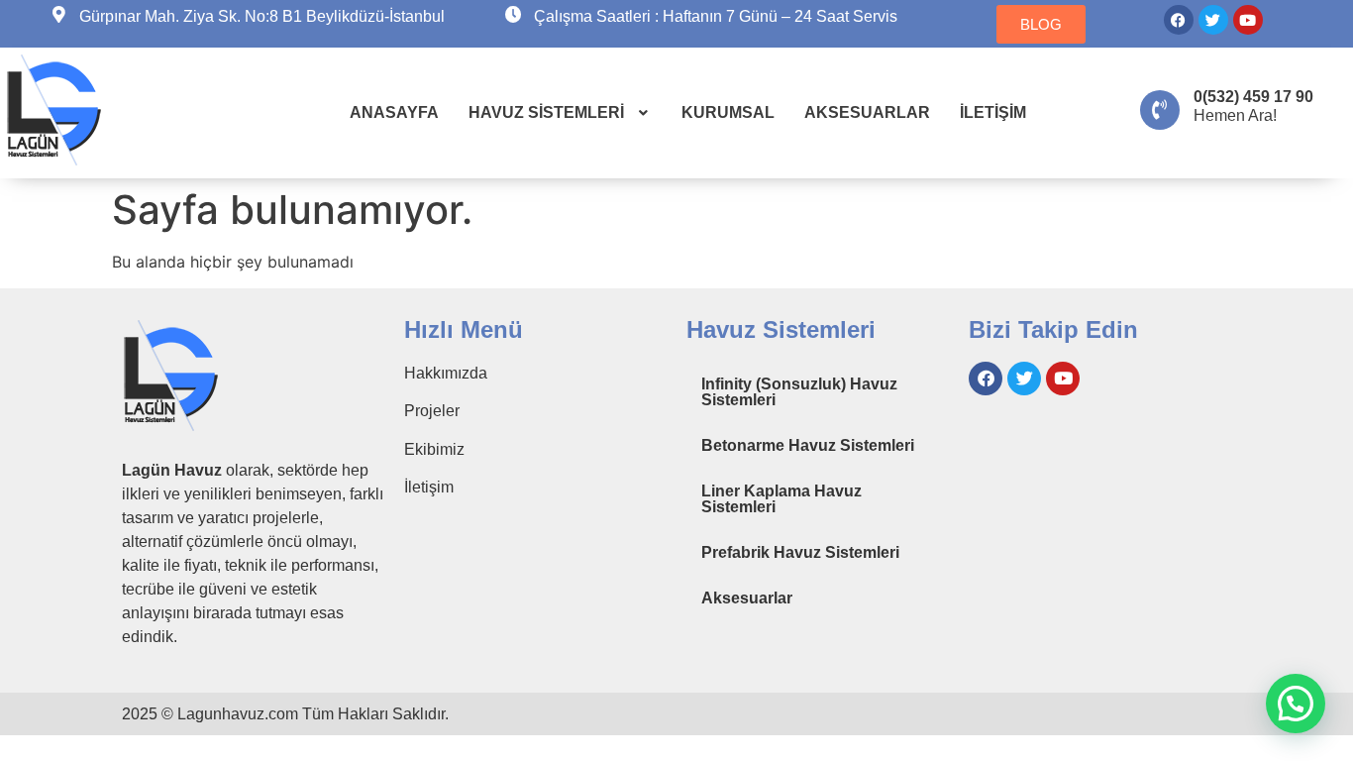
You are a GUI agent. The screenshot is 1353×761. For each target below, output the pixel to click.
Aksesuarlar (746, 598)
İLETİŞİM (993, 112)
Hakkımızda (445, 373)
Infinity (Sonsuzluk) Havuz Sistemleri (799, 392)
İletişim (429, 487)
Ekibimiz (434, 449)
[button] (560, 113)
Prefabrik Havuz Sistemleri (800, 552)
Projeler (432, 410)
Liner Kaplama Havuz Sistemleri (781, 499)
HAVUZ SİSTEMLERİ (546, 112)
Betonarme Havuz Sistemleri (807, 445)
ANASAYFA (394, 112)
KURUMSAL (728, 112)
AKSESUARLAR (867, 112)
